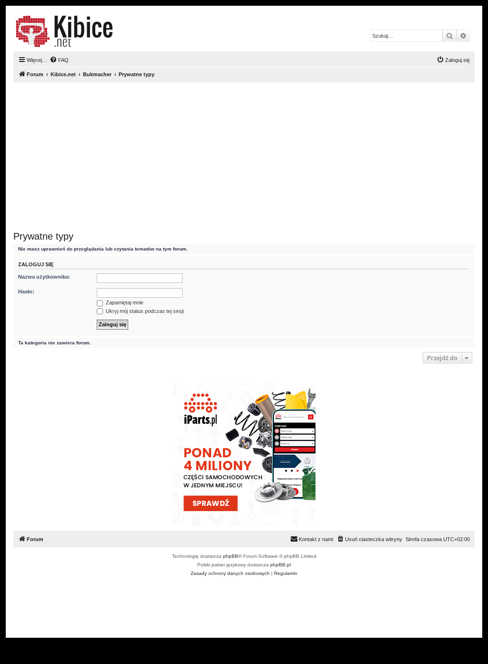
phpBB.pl (280, 564)
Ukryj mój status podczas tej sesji (143, 311)
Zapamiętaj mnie (123, 302)
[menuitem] (59, 60)
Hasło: (26, 291)
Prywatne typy (43, 236)
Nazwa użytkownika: (44, 277)
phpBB (230, 556)
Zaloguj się (35, 264)
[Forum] (64, 31)
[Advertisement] (244, 156)
